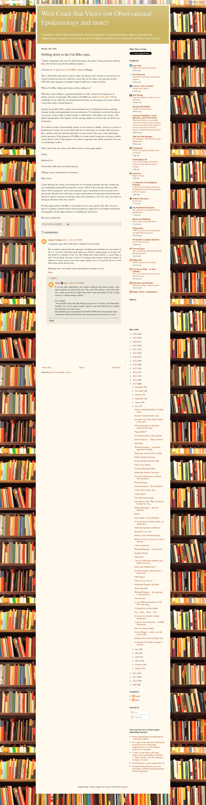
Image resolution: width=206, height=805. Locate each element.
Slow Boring (138, 95)
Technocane (137, 201)
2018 (135, 364)
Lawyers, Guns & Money (143, 85)
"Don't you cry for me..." (144, 580)
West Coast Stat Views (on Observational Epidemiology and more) (96, 18)
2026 (135, 334)
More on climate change (144, 628)
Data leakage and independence (145, 221)
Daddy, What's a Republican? (145, 291)
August (138, 402)
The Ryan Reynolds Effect (145, 468)
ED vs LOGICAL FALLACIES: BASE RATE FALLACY (147, 252)
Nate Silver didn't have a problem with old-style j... (148, 477)
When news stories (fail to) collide (148, 453)
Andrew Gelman (55, 239)
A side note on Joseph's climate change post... (147, 617)
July (137, 406)
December (139, 387)
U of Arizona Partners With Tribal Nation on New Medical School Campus (145, 164)
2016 (135, 372)
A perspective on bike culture (146, 608)
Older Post (116, 367)
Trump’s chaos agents (141, 88)
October (138, 394)
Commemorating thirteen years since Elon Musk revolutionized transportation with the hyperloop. (148, 768)
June (137, 649)
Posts (135, 712)
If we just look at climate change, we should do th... (149, 522)
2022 (135, 349)
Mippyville (137, 260)
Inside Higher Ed (140, 159)
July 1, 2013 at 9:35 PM (72, 240)
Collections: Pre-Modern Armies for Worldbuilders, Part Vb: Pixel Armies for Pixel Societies (147, 189)
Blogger (124, 786)
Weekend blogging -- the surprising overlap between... (149, 593)
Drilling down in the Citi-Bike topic (149, 638)
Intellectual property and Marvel (147, 527)
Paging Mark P (140, 431)
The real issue (140, 598)
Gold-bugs (139, 443)
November (139, 390)
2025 (135, 337)
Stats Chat (137, 65)
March (138, 660)
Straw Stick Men (141, 588)
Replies (54, 278)
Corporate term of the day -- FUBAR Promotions (149, 623)
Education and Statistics (143, 282)
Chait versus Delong (143, 464)
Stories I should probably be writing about (149, 410)
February (139, 664)
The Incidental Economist (143, 207)
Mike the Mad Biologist (142, 136)
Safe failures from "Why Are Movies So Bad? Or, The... (149, 502)
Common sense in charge (142, 109)
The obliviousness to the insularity (148, 435)
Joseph (137, 696)
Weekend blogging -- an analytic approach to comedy (147, 448)
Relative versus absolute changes (147, 535)
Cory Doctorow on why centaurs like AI (148, 763)
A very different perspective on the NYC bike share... (148, 603)
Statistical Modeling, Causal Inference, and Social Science (145, 116)
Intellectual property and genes (147, 472)
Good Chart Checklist (141, 242)
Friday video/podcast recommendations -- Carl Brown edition (148, 737)
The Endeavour (139, 74)
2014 (135, 380)
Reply (50, 272)
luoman (107, 786)
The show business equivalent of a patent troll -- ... (148, 571)
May (137, 653)
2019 (135, 360)
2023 (135, 345)
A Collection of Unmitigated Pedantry (145, 183)
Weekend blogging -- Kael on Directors (146, 508)
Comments (137, 717)
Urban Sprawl (140, 494)
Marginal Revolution (141, 106)
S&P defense (140, 576)
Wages (137, 513)
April (137, 656)
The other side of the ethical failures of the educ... (149, 420)
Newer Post (46, 367)
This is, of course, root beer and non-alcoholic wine (146, 274)
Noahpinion (138, 147)
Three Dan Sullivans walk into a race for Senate (147, 98)
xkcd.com (137, 173)
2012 (135, 673)
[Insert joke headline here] (145, 566)
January (138, 668)
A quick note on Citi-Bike (65, 69)
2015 (135, 376)
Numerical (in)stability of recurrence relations (146, 77)
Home (81, 367)
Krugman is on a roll (143, 531)
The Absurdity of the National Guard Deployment (147, 140)
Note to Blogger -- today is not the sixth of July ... (148, 633)
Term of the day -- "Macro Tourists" (149, 439)
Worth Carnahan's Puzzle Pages (144, 262)
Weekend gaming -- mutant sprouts (146, 285)
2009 (135, 684)
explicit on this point (100, 96)
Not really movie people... (145, 497)
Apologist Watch (141, 553)
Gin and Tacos (139, 248)
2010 (135, 680)
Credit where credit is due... (146, 490)
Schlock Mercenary (141, 198)
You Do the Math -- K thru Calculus (144, 270)
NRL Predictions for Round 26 (144, 68)
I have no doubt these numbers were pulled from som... (149, 561)
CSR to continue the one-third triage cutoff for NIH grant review (146, 231)
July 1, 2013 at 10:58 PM (74, 283)
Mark (57, 282)
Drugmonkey (138, 228)
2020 (135, 357)
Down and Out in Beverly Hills (147, 460)
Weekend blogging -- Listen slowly (148, 549)
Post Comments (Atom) (61, 372)
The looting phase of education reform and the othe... (147, 426)
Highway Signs (138, 175)
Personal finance (141, 482)
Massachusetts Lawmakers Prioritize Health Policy (146, 211)
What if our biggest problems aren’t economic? (146, 151)
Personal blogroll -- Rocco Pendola (148, 486)
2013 (135, 383)
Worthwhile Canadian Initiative (146, 239)
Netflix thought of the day (145, 457)
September (139, 398)
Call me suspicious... (143, 545)
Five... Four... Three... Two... (146, 612)
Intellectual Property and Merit (147, 584)
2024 (135, 341)
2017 (135, 368)
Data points (139, 556)
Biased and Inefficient (142, 218)
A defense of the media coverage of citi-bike (149, 643)
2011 (135, 677)
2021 (135, 353)
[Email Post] (67, 224)
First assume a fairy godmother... (148, 517)
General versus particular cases (147, 415)
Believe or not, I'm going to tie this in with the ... (150, 540)
